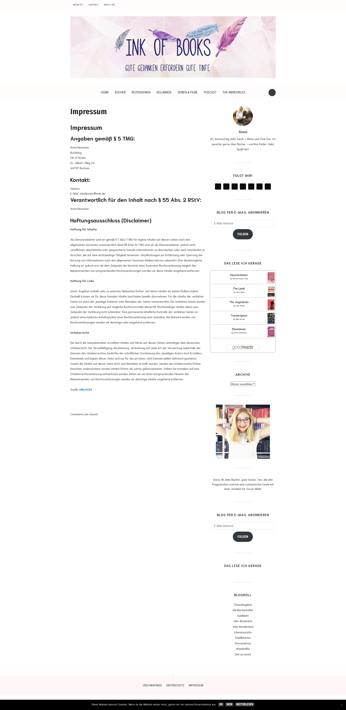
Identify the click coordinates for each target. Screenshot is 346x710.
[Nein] (341, 705)
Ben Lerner (240, 319)
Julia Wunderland (242, 626)
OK (221, 704)
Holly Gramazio (240, 332)
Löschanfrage (152, 685)
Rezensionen (141, 92)
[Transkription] (272, 319)
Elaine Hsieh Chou (240, 278)
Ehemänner (239, 329)
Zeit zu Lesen (243, 654)
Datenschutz (175, 685)
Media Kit (78, 4)
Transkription (239, 315)
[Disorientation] (272, 278)
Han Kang (240, 305)
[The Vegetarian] (272, 305)
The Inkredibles (234, 92)
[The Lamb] (272, 292)
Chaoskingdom (243, 604)
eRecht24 (85, 389)
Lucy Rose (240, 292)
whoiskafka (243, 648)
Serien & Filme (188, 92)
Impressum (195, 685)
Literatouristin (243, 632)
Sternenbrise (243, 643)
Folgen (243, 234)
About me (109, 4)
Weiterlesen (244, 704)
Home (105, 92)
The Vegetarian (239, 302)
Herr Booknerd (243, 621)
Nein (229, 704)
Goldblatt (243, 615)
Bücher (120, 92)
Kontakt (93, 4)
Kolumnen (164, 92)
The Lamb (239, 288)
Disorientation (239, 275)
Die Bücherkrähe (243, 610)
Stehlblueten (243, 637)
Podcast (210, 92)
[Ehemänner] (272, 332)
